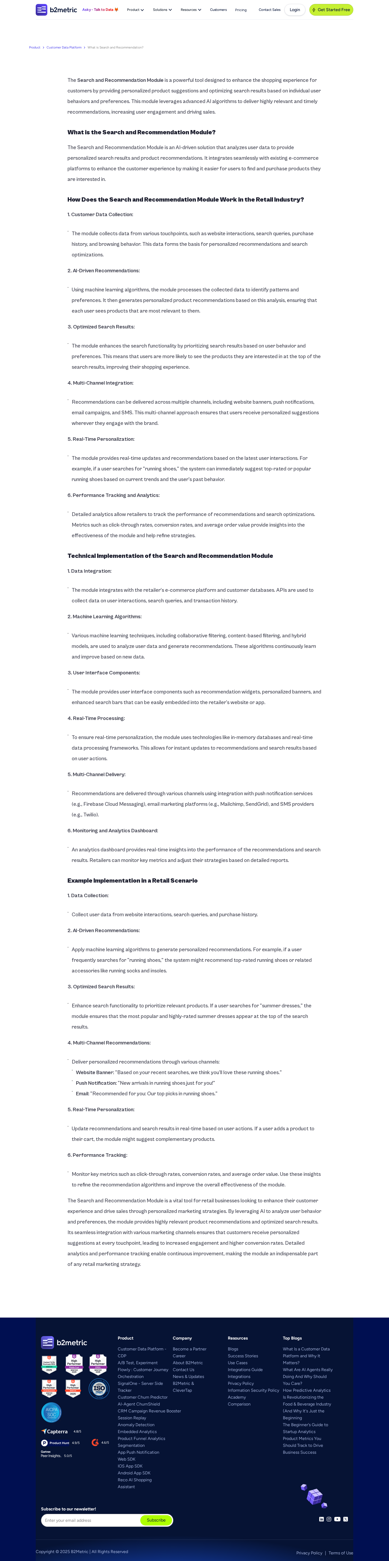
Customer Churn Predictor (143, 1397)
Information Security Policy (253, 1390)
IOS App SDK (130, 1466)
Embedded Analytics (137, 1431)
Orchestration (131, 1376)
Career (179, 1355)
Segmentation (131, 1445)
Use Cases (237, 1362)
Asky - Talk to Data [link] (98, 9)
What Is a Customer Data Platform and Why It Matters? (307, 1355)
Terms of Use (341, 1552)
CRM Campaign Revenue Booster (149, 1410)
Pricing (241, 10)
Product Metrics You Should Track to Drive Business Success (303, 1445)
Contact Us (183, 1369)
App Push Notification (138, 1452)
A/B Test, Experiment (138, 1362)
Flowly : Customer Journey (143, 1369)
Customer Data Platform (64, 47)
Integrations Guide (245, 1369)
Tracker (125, 1390)
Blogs (233, 1348)
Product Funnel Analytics (141, 1438)
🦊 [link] (116, 9)
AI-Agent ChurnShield (139, 1404)
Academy (237, 1397)
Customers (218, 10)
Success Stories (243, 1355)
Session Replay (132, 1417)
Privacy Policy (241, 1383)
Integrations (239, 1376)
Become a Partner (189, 1348)
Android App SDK (134, 1472)
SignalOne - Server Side (140, 1383)
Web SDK (126, 1459)
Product (34, 47)
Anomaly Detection (136, 1424)
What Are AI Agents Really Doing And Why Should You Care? (308, 1376)
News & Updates (188, 1376)
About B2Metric (188, 1362)
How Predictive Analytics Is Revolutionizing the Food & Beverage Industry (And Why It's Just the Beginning (307, 1404)
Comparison (239, 1404)
